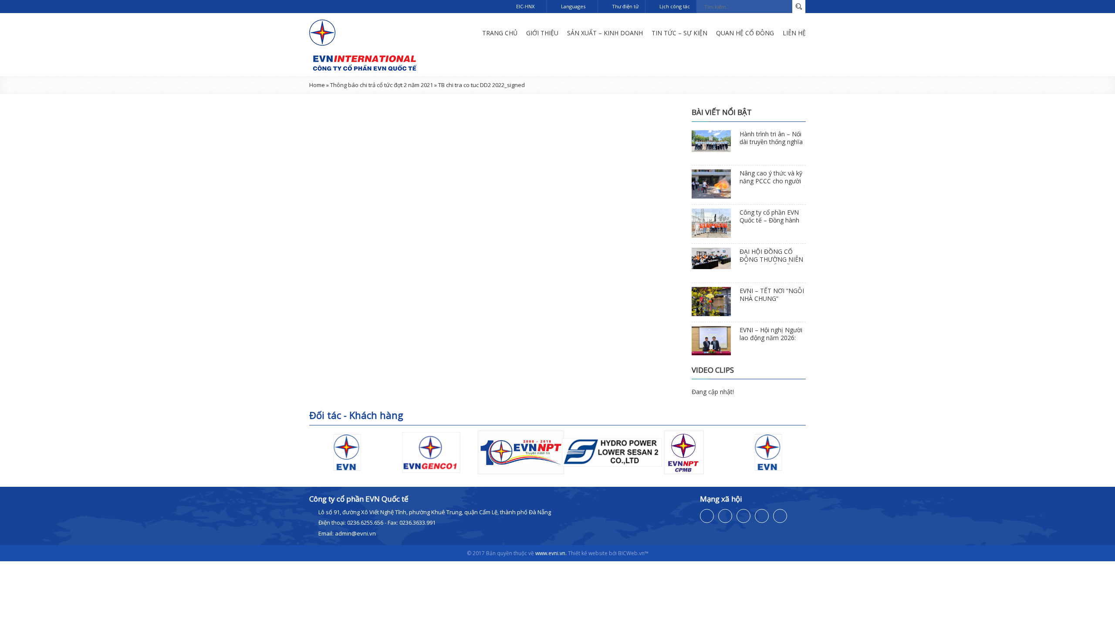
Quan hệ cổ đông (745, 33)
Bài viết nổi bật (722, 112)
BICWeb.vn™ (633, 553)
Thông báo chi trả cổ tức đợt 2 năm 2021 (381, 85)
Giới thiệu (542, 33)
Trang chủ (499, 33)
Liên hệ (794, 33)
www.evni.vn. (551, 553)
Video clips (713, 370)
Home (317, 85)
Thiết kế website (588, 553)
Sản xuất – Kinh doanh (605, 33)
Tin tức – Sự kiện (679, 33)
